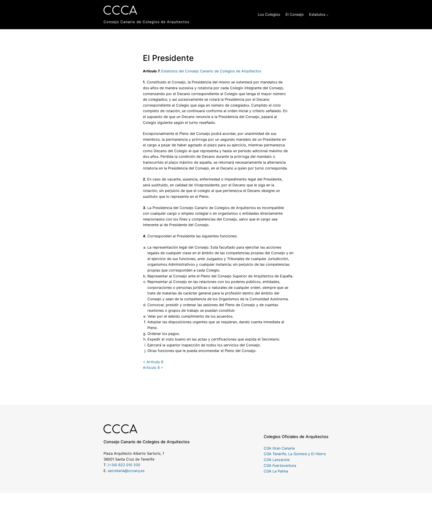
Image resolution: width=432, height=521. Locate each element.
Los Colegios (269, 14)
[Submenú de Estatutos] (327, 14)
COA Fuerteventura (280, 465)
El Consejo (295, 14)
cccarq (134, 470)
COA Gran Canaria (279, 448)
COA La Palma (276, 471)
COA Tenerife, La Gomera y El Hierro (295, 454)
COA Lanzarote (277, 459)
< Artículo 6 (153, 362)
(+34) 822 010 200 (124, 465)
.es (142, 470)
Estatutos (317, 14)
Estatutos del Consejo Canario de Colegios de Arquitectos (211, 71)
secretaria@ (118, 470)
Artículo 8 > (153, 367)
